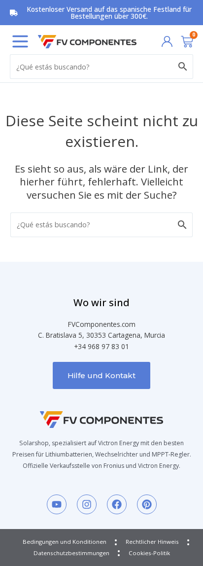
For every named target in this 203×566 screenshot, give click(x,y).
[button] (20, 41)
